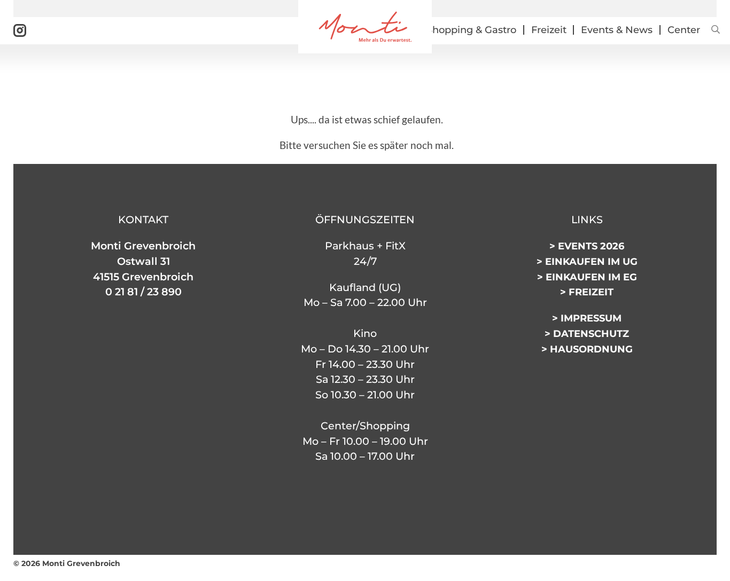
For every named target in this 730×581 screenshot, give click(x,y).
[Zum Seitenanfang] (703, 569)
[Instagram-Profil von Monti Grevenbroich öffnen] (19, 30)
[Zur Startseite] (365, 26)
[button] (714, 30)
